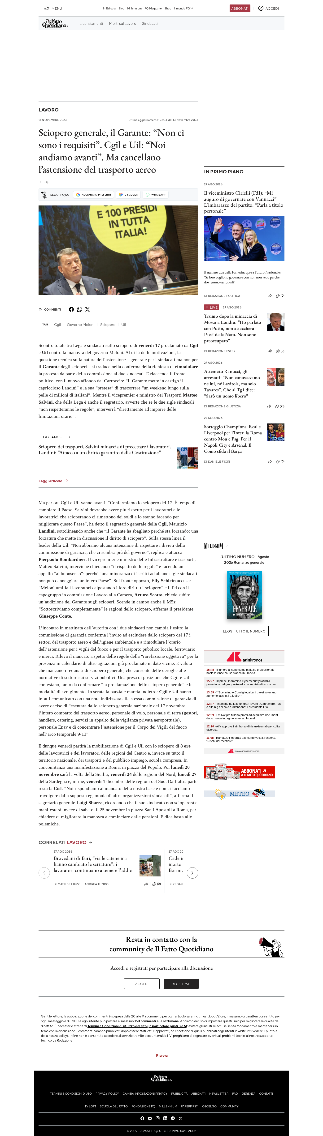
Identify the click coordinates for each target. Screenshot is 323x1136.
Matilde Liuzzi (67, 884)
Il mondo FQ (182, 8)
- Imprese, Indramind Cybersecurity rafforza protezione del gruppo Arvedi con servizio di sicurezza (241, 682)
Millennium (134, 8)
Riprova (162, 1055)
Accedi (142, 984)
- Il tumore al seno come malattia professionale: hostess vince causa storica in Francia (240, 671)
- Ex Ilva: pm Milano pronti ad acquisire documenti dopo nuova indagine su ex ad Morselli (242, 716)
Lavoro (49, 110)
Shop (168, 8)
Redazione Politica (222, 296)
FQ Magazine (153, 8)
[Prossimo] (192, 873)
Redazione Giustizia (222, 406)
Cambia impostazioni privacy (145, 1093)
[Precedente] (44, 873)
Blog (121, 8)
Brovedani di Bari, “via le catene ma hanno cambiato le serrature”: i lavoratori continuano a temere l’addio (93, 864)
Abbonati (240, 8)
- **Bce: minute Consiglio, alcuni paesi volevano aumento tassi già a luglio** (241, 694)
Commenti (52, 309)
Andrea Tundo (95, 884)
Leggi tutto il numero (244, 631)
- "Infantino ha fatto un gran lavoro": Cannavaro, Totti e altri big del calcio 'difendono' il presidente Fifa (243, 705)
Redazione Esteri (220, 351)
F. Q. (44, 182)
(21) (282, 406)
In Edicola (109, 8)
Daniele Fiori (217, 461)
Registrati (181, 984)
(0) (159, 883)
